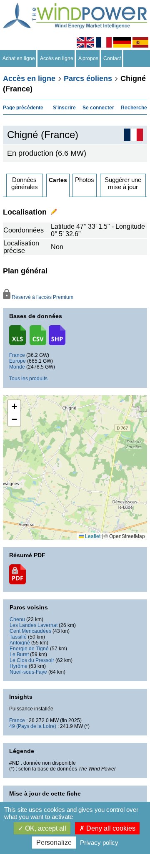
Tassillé (18, 637)
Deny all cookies (110, 828)
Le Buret (19, 654)
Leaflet (92, 535)
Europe (17, 361)
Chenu (17, 619)
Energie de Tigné (29, 649)
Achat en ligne (19, 58)
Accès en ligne (57, 58)
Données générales (24, 183)
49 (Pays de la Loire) (32, 726)
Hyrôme (19, 666)
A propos (88, 58)
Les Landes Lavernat (34, 625)
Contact (112, 58)
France (17, 355)
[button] (14, 406)
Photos (84, 179)
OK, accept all (44, 828)
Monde (17, 367)
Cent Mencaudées (30, 631)
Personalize (54, 842)
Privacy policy (99, 842)
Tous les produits (28, 379)
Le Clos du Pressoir (32, 660)
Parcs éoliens (88, 78)
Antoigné (20, 643)
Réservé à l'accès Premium (41, 297)
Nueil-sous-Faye (28, 672)
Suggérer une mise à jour (123, 183)
